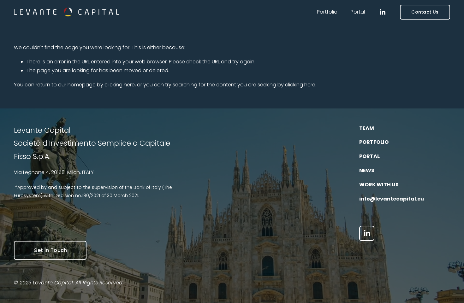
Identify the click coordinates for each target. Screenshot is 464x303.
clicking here (119, 84)
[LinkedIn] (382, 12)
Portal (358, 11)
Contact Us (424, 12)
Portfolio (327, 11)
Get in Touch (50, 250)
